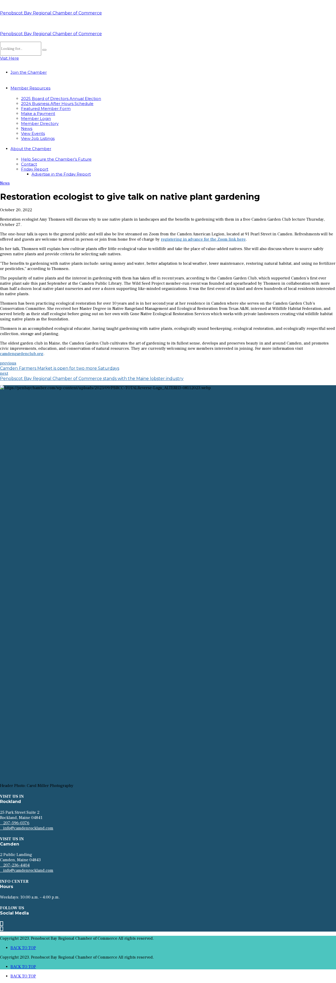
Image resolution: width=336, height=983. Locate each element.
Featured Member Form (46, 108)
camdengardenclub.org (21, 353)
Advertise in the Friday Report (61, 174)
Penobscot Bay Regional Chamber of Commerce (51, 12)
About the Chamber (30, 148)
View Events (33, 133)
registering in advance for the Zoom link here (203, 239)
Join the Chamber (28, 72)
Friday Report (34, 169)
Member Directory (40, 123)
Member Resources (30, 88)
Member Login (36, 118)
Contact (29, 164)
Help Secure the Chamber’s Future (56, 159)
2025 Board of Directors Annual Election (61, 98)
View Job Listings (38, 138)
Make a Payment (38, 113)
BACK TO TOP (23, 947)
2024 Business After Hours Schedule (57, 103)
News (26, 128)
